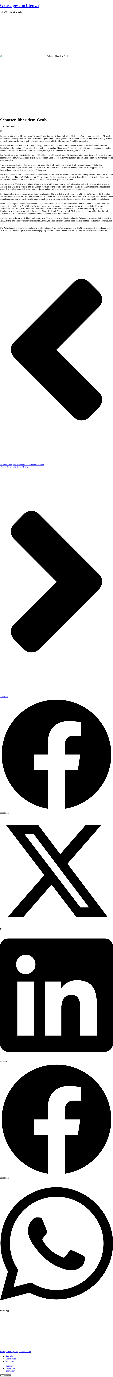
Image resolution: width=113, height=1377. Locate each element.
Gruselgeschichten (19, 5)
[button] (56, 756)
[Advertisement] (56, 34)
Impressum (10, 1361)
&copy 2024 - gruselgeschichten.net (15, 1351)
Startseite (9, 1356)
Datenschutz (11, 1359)
